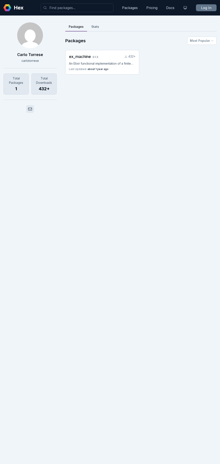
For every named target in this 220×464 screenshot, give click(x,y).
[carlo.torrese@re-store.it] (30, 109)
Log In (206, 8)
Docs (170, 8)
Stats (95, 26)
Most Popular (200, 40)
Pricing (151, 8)
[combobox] (77, 7)
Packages (130, 8)
